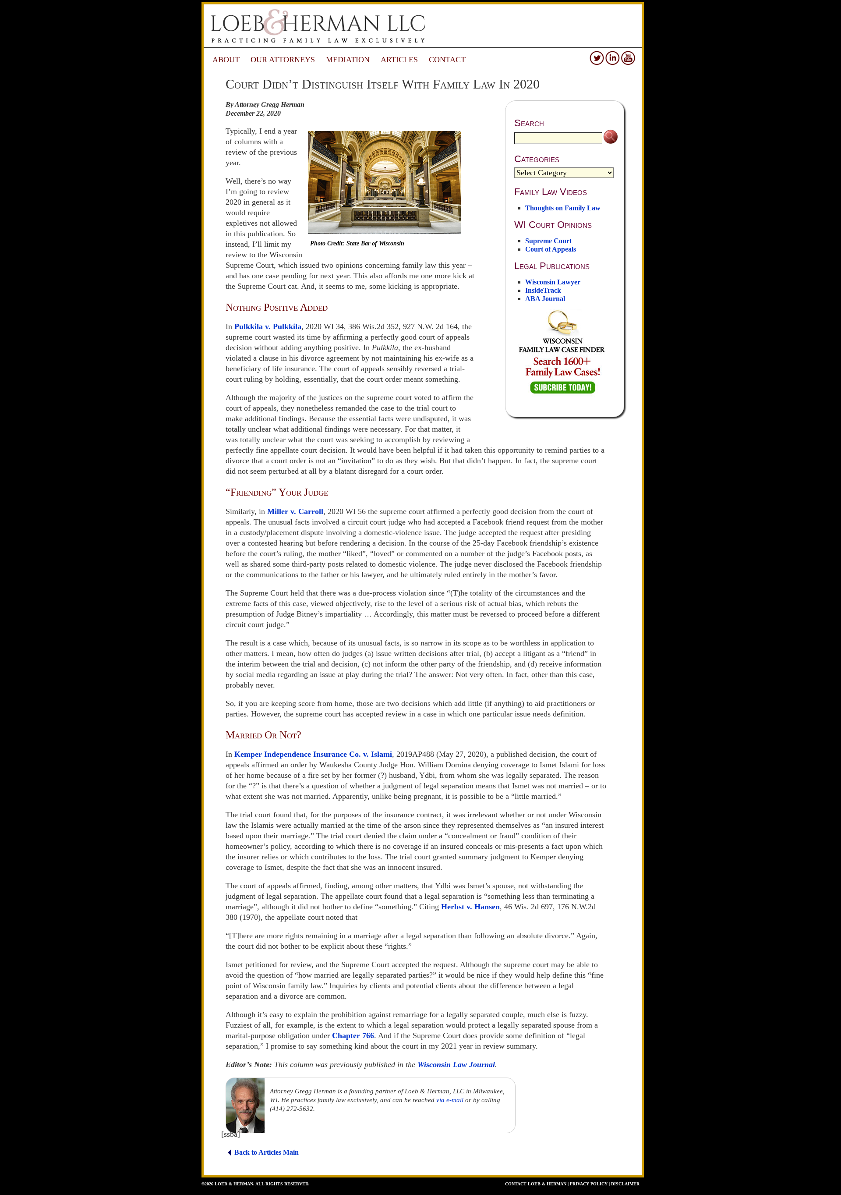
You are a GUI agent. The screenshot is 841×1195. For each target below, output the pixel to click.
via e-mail (449, 1099)
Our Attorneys (283, 59)
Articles (399, 59)
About (226, 59)
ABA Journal (545, 298)
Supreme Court (548, 241)
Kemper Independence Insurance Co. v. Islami (313, 754)
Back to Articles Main (266, 1152)
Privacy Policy (589, 1183)
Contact (447, 59)
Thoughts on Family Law (563, 208)
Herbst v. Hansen (470, 906)
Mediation (348, 59)
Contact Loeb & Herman (535, 1183)
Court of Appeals (550, 249)
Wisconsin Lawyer (552, 282)
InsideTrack (543, 290)
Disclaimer (625, 1183)
